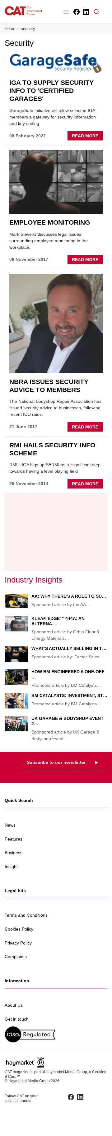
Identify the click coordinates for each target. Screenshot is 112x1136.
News (10, 825)
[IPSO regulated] (56, 1034)
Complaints (16, 956)
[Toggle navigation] (65, 11)
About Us (14, 1005)
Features (13, 839)
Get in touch (17, 1019)
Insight (11, 866)
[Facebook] (76, 12)
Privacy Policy (18, 942)
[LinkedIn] (85, 12)
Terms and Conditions (26, 915)
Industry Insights (34, 579)
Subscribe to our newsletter (56, 762)
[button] (96, 12)
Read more (87, 136)
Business (13, 852)
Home (10, 28)
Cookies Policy (19, 929)
